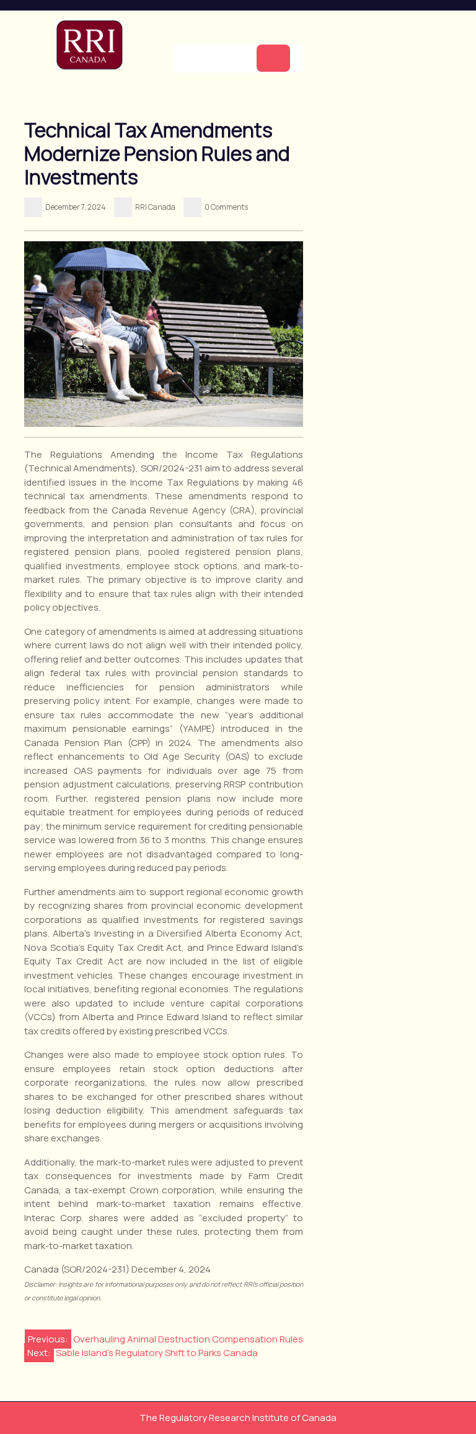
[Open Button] (273, 58)
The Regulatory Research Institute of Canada (238, 1417)
